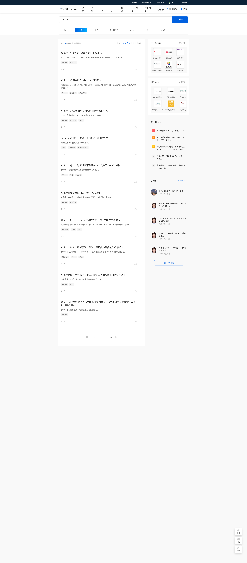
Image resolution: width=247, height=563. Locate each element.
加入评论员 (169, 263)
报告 (111, 9)
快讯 (103, 9)
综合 (65, 30)
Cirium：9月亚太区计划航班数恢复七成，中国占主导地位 (90, 220)
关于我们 (160, 2)
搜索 (181, 19)
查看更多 (182, 43)
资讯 (92, 9)
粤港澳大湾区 (82, 147)
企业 (132, 30)
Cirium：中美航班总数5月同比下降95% (81, 53)
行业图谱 (148, 9)
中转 (63, 147)
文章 (81, 30)
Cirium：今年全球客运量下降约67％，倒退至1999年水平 (90, 165)
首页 (83, 9)
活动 (122, 9)
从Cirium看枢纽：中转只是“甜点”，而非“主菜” (84, 138)
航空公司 (73, 93)
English (160, 10)
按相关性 (126, 43)
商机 (163, 30)
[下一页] (107, 337)
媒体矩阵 (134, 2)
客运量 (78, 175)
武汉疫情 (83, 93)
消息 (173, 2)
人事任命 (73, 202)
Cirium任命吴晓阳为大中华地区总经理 (80, 192)
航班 (81, 257)
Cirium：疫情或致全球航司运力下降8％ (81, 80)
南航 (73, 229)
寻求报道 (173, 9)
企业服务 (135, 9)
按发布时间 (137, 43)
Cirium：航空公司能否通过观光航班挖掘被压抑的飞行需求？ (92, 247)
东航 (79, 229)
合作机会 (145, 2)
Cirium (64, 62)
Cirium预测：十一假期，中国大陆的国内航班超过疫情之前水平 (93, 274)
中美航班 (73, 62)
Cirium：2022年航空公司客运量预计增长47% (84, 110)
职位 (148, 30)
